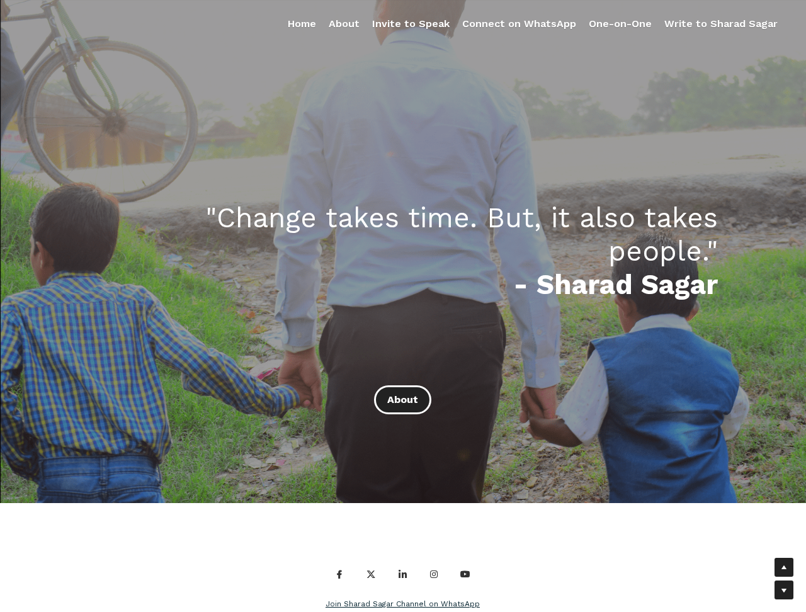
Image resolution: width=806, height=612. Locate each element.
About (402, 399)
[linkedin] (402, 574)
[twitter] (370, 574)
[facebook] (339, 574)
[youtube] (465, 574)
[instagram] (433, 574)
